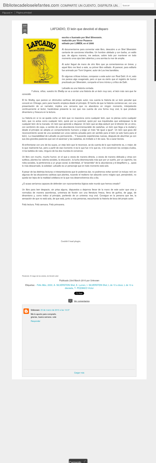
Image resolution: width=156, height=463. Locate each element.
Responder (35, 321)
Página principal (24, 12)
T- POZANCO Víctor (84, 288)
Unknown (35, 309)
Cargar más (79, 372)
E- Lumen (80, 284)
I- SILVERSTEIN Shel (97, 284)
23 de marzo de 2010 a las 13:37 (55, 309)
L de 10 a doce (115, 284)
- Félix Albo (40, 284)
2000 (50, 284)
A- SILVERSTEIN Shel (64, 284)
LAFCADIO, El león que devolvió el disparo (79, 29)
